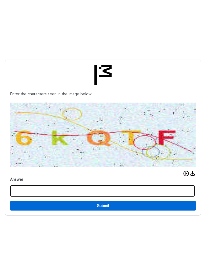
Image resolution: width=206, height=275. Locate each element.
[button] (186, 173)
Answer (16, 179)
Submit (103, 205)
